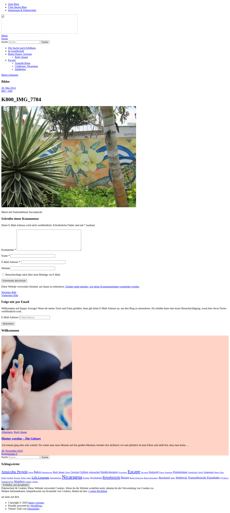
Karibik (10, 478)
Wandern (19, 481)
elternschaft (94, 472)
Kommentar (8, 249)
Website (5, 268)
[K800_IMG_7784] (68, 206)
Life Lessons (40, 477)
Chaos (67, 472)
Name (5, 255)
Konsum (17, 478)
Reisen (125, 477)
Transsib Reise (22, 63)
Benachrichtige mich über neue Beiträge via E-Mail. (33, 274)
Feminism (168, 472)
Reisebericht (111, 477)
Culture (83, 472)
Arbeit (30, 472)
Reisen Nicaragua (136, 478)
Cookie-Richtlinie (97, 491)
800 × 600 (6, 91)
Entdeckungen (109, 472)
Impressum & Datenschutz (22, 10)
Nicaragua (72, 477)
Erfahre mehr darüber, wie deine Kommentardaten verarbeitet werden (102, 286)
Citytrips (75, 472)
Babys (37, 472)
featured (154, 472)
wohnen (28, 482)
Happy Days (219, 472)
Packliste (86, 478)
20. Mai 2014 (8, 88)
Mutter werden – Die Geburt (21, 438)
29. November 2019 (12, 450)
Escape (12, 60)
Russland (164, 477)
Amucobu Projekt (14, 472)
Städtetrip (181, 477)
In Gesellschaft (16, 51)
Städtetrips (20, 69)
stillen (172, 478)
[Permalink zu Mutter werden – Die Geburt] (36, 429)
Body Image (21, 57)
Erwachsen (123, 472)
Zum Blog (13, 4)
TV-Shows (224, 478)
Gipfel (200, 472)
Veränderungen (7, 482)
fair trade (144, 472)
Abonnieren (8, 323)
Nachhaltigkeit (55, 478)
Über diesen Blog (17, 7)
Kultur (23, 478)
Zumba (35, 482)
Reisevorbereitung (151, 478)
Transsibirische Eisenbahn (204, 477)
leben (29, 478)
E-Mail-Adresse (10, 262)
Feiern (161, 472)
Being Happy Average (20, 54)
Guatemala (209, 472)
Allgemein (6, 432)
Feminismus (180, 472)
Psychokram (96, 477)
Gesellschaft (192, 472)
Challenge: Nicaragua (26, 66)
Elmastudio (33, 508)
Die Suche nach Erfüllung (22, 48)
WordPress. (36, 505)
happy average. (36, 502)
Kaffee (4, 478)
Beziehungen (47, 472)
